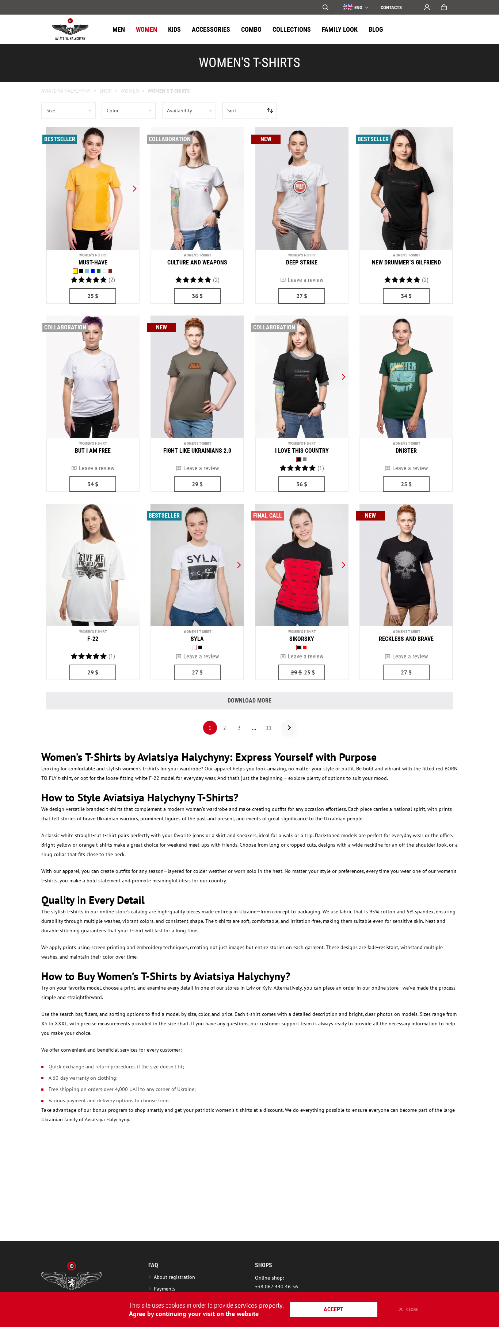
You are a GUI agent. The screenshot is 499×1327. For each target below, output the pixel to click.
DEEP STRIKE (301, 262)
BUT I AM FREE (93, 450)
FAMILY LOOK (340, 29)
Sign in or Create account (427, 7)
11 (269, 727)
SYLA (197, 638)
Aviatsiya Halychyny (66, 91)
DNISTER (406, 450)
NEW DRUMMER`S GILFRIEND (406, 262)
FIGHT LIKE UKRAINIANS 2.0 (197, 450)
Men (119, 29)
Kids (174, 29)
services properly (258, 1305)
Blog (376, 29)
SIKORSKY (301, 638)
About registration (176, 1277)
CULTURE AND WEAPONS (197, 262)
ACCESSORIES (211, 29)
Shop (105, 91)
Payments (164, 1288)
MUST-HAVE (93, 262)
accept (333, 1309)
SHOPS (263, 1265)
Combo (251, 29)
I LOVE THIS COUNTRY (302, 450)
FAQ (153, 1265)
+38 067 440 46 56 (276, 1286)
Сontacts (391, 7)
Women (146, 29)
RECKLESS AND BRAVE (406, 638)
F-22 (92, 638)
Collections (292, 29)
